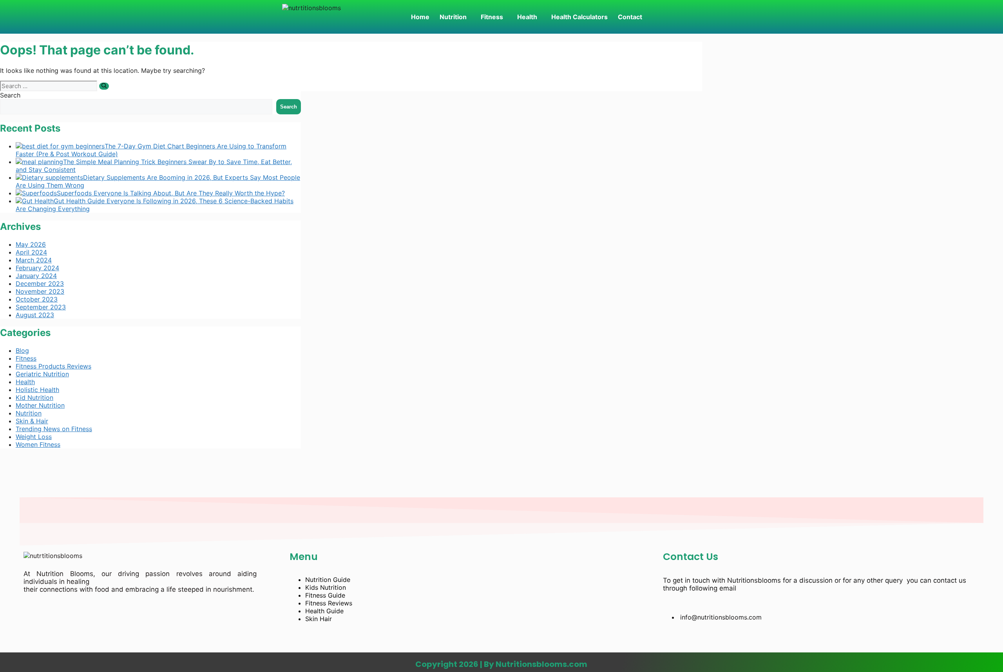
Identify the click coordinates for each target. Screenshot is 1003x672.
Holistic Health (37, 390)
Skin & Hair (32, 421)
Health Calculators (579, 17)
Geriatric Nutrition (42, 374)
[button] (455, 17)
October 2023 (37, 299)
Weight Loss (34, 437)
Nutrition (453, 17)
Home (420, 17)
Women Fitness (38, 444)
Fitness (492, 17)
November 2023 (40, 291)
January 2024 (36, 276)
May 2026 (31, 244)
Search (10, 95)
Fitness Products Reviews (53, 366)
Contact (630, 17)
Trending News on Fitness (54, 429)
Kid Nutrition (34, 397)
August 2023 (35, 315)
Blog (22, 350)
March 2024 (34, 260)
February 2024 (37, 268)
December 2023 (40, 283)
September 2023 (41, 307)
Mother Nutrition (40, 405)
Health (527, 17)
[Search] (104, 86)
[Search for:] (49, 86)
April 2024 (31, 252)
